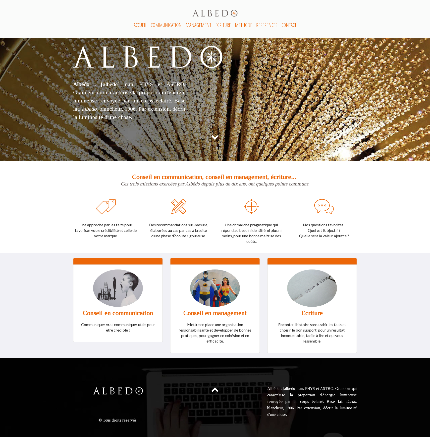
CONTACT (288, 25)
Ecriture (312, 313)
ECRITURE (223, 25)
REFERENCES (266, 25)
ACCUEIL (140, 25)
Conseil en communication (118, 313)
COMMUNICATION (166, 25)
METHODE (243, 25)
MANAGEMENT (198, 25)
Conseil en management (215, 313)
